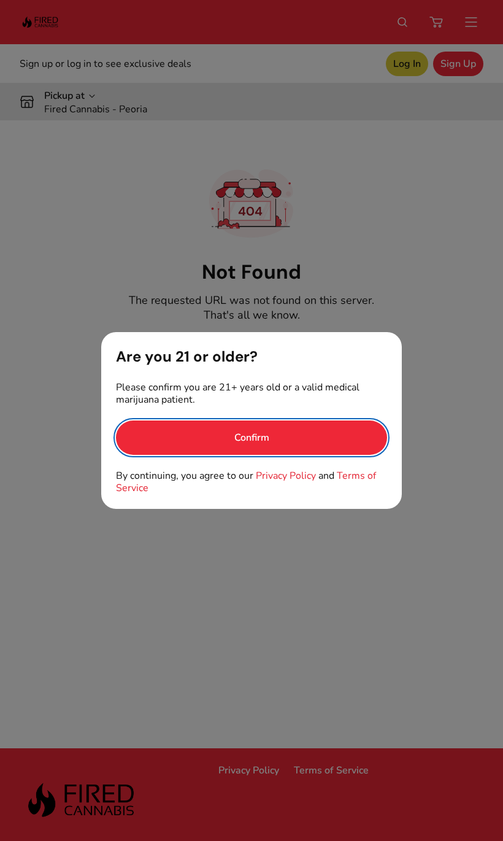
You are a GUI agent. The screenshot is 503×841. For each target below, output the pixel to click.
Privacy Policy (286, 476)
